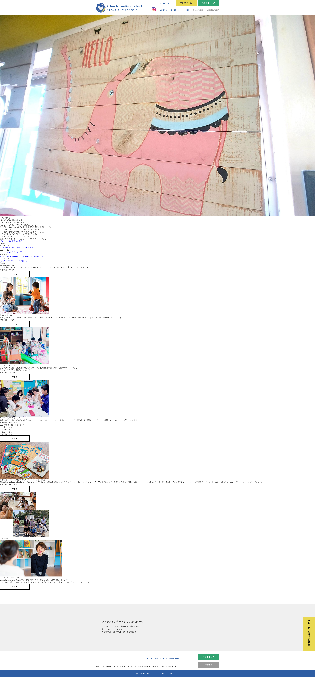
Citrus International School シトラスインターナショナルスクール (119, 8)
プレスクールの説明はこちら (11, 241)
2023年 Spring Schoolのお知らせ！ (14, 261)
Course (163, 10)
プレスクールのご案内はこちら (309, 634)
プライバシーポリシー (171, 658)
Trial (186, 10)
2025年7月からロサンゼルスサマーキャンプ (17, 247)
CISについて (167, 3)
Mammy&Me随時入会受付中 (11, 252)
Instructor (175, 10)
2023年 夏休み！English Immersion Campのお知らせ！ (21, 256)
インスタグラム (154, 9)
